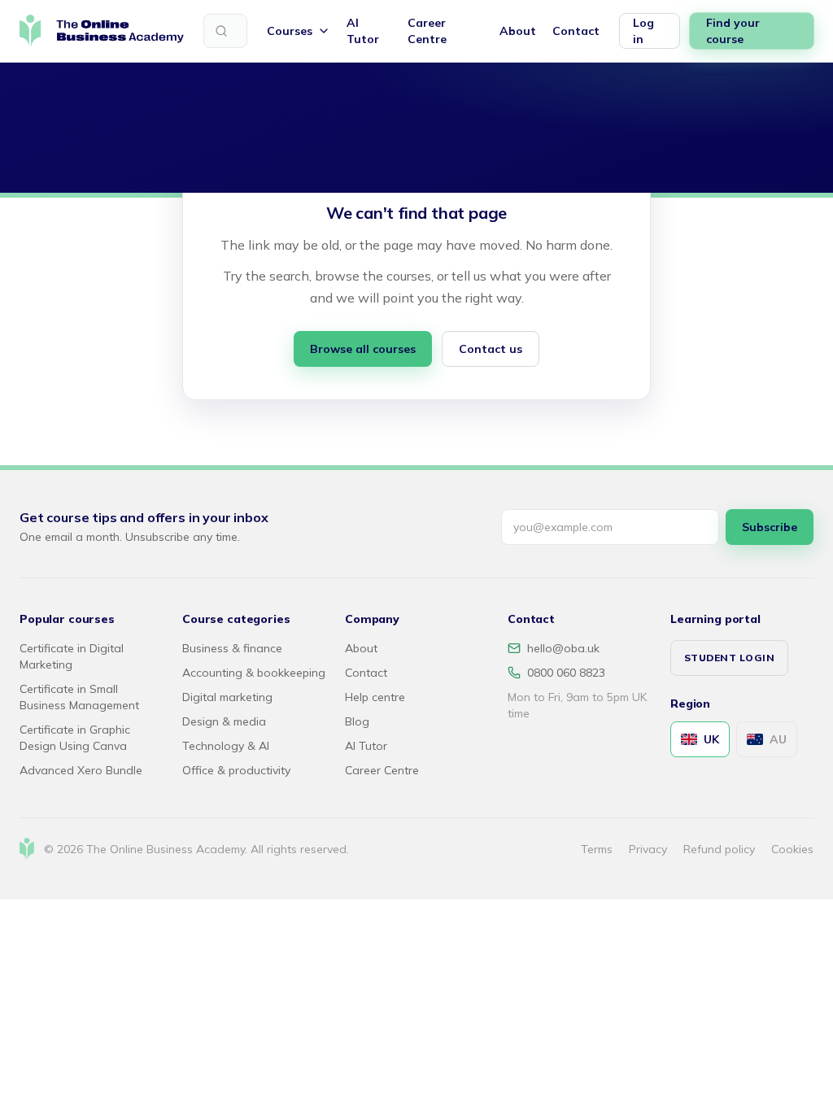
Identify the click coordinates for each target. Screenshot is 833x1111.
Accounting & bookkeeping (253, 672)
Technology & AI (225, 745)
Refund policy (719, 849)
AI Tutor (363, 30)
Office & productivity (236, 770)
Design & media (224, 721)
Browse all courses (363, 349)
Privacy (648, 849)
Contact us (490, 349)
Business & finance (232, 648)
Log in (643, 30)
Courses (289, 31)
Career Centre (427, 30)
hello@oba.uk (563, 648)
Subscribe (769, 527)
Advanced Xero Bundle (81, 770)
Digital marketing (227, 697)
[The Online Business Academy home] (102, 31)
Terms (597, 849)
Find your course (733, 30)
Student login (729, 657)
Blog (357, 721)
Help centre (375, 697)
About (517, 31)
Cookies (792, 849)
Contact (576, 31)
